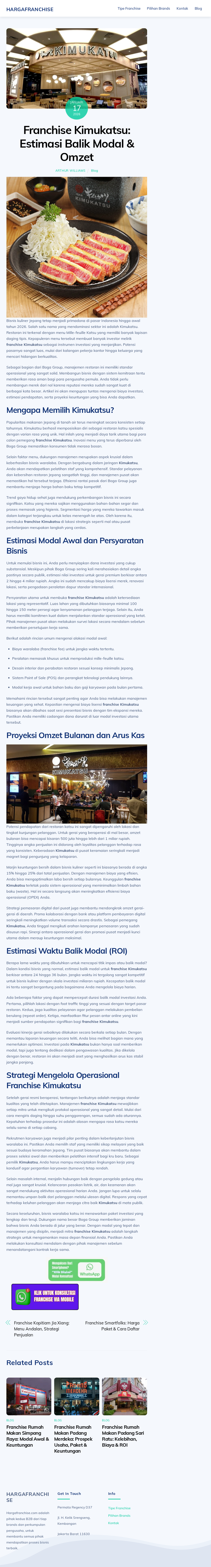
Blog (198, 8)
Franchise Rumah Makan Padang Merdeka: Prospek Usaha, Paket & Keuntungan (73, 1439)
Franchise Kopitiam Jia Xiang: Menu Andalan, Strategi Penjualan (41, 1328)
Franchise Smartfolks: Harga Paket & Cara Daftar (112, 1325)
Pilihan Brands (158, 8)
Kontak (182, 8)
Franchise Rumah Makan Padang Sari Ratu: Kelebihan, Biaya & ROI (123, 1436)
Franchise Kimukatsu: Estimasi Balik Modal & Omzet (77, 143)
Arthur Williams (70, 171)
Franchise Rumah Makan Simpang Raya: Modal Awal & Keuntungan (27, 1436)
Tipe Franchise (129, 8)
